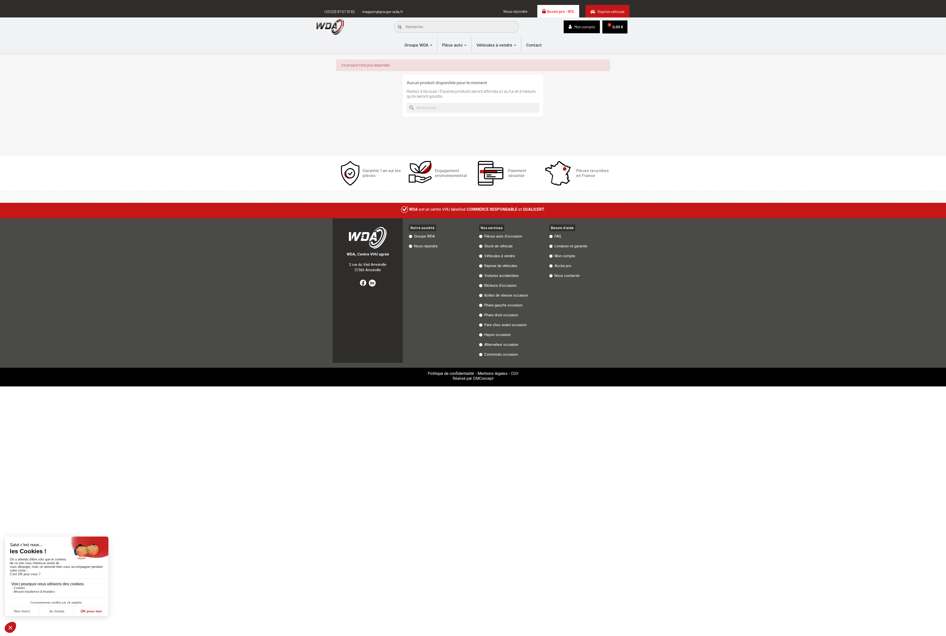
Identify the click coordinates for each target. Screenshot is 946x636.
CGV (514, 373)
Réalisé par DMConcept (473, 378)
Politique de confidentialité (451, 373)
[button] (515, 11)
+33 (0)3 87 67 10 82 (339, 11)
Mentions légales (492, 373)
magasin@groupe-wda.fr (382, 11)
